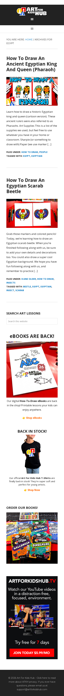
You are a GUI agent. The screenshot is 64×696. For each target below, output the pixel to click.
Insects (10, 282)
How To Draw (29, 152)
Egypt (26, 155)
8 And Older (28, 278)
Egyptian (36, 155)
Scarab (19, 290)
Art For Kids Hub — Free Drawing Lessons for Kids (32, 11)
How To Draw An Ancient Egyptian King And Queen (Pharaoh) (31, 64)
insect (10, 290)
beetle (27, 286)
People (43, 152)
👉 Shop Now (32, 490)
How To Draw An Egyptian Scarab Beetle (25, 185)
